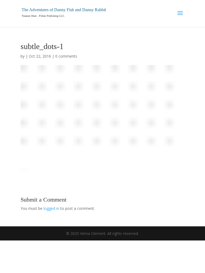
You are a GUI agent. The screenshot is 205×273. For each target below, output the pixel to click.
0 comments (66, 56)
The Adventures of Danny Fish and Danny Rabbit (64, 9)
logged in (51, 208)
